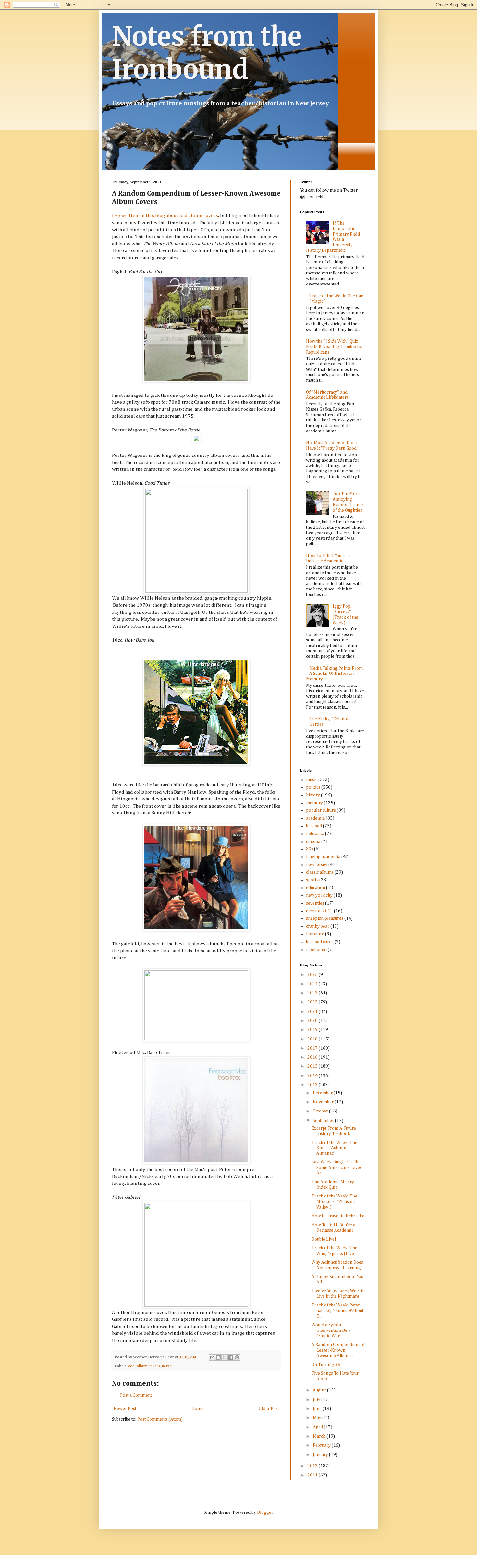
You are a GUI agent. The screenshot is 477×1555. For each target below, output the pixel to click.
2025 (313, 974)
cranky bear (317, 926)
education (315, 887)
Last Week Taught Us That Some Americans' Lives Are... (337, 1167)
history (313, 795)
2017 (313, 1048)
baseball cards (320, 942)
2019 (313, 1029)
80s (309, 849)
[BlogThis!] (218, 1357)
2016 (313, 1057)
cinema (313, 841)
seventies (315, 903)
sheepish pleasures (324, 918)
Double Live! (324, 1239)
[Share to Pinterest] (237, 1357)
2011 (313, 1475)
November (324, 1102)
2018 (313, 1039)
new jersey (316, 864)
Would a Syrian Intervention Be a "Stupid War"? (331, 1330)
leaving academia (323, 857)
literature (315, 934)
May (317, 1417)
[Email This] (212, 1357)
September (324, 1120)
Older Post (269, 1408)
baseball (314, 826)
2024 (313, 984)
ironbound (316, 949)
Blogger (265, 1512)
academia (315, 818)
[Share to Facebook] (230, 1357)
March (319, 1436)
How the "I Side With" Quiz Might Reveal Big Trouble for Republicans (334, 347)
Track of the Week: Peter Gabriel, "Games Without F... (337, 1310)
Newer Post (125, 1408)
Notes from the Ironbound (207, 53)
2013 (313, 1085)
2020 (313, 1020)
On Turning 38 (326, 1364)
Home (197, 1408)
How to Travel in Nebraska (338, 1216)
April (318, 1427)
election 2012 (319, 911)
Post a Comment (136, 1395)
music (167, 1366)
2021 (313, 1011)
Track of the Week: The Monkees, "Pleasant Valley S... (334, 1201)
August (320, 1390)
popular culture (321, 810)
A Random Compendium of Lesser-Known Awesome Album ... (338, 1350)
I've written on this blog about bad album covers (165, 215)
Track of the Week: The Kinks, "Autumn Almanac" (334, 1148)
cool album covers (144, 1366)
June (318, 1408)
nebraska (315, 834)
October (321, 1111)
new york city (319, 895)
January (321, 1454)
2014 (313, 1076)
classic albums (320, 872)
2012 (313, 1466)
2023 (313, 993)
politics (313, 787)
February (322, 1445)
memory (314, 803)
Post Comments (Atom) (160, 1419)
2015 (313, 1066)
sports (312, 880)
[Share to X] (224, 1357)
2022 (313, 1002)
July (317, 1399)
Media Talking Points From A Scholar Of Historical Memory (334, 674)
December (323, 1093)
